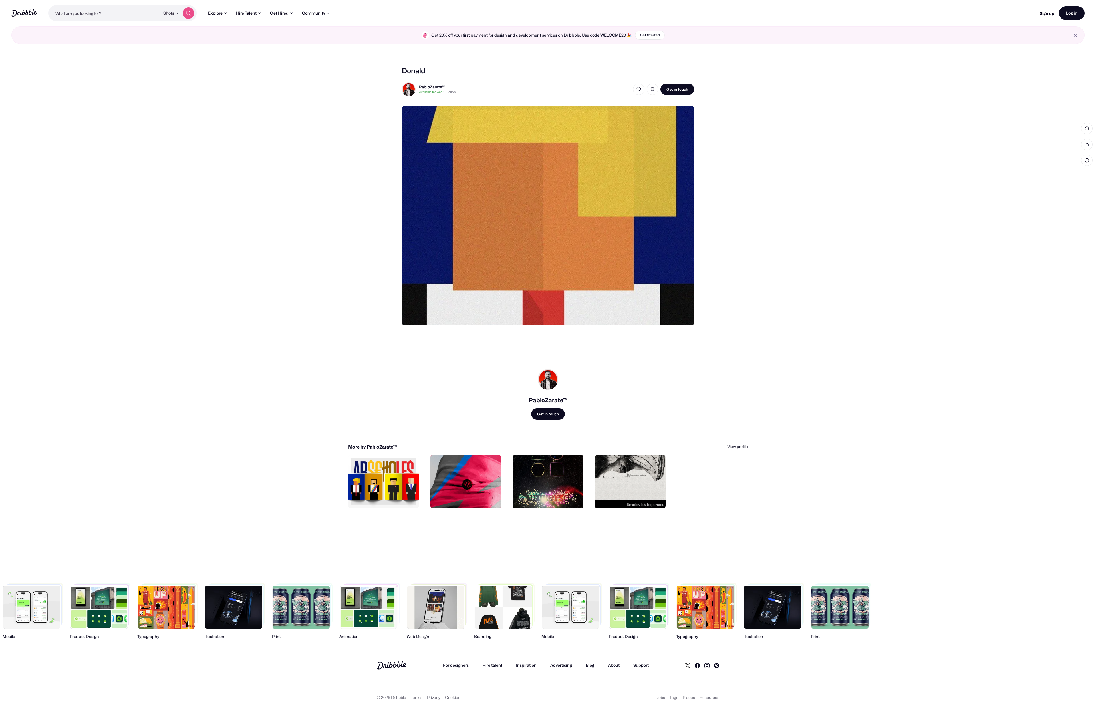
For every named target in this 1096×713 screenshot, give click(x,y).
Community (313, 13)
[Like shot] (638, 89)
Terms (416, 697)
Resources (709, 697)
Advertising (561, 665)
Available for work (431, 92)
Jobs (661, 697)
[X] (687, 665)
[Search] (188, 13)
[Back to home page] (24, 13)
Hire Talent (246, 13)
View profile (737, 446)
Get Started (650, 35)
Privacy (433, 697)
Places (689, 697)
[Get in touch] (385, 497)
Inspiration (526, 665)
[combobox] (104, 13)
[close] (1075, 35)
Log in (1071, 13)
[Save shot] (652, 89)
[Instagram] (707, 665)
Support (641, 665)
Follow (451, 92)
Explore (215, 13)
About (614, 665)
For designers (456, 665)
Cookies (452, 697)
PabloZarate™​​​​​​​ (432, 86)
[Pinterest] (716, 665)
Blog (590, 665)
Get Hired (279, 13)
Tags (674, 697)
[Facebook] (697, 665)
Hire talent (492, 665)
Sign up (1047, 13)
